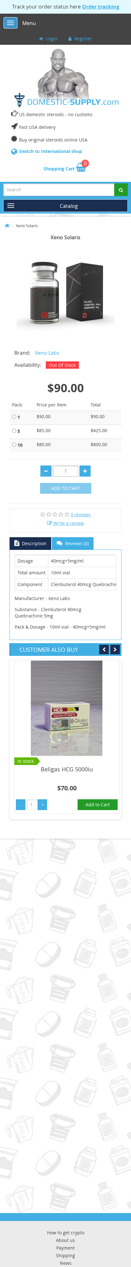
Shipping (65, 1255)
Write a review (68, 523)
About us (65, 1240)
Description (33, 543)
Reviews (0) (76, 543)
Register (82, 39)
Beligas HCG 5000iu (67, 769)
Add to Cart (65, 488)
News (66, 1263)
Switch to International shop (50, 151)
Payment (65, 1248)
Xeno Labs (47, 352)
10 (20, 445)
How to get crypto (65, 1233)
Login (51, 39)
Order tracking (100, 6)
